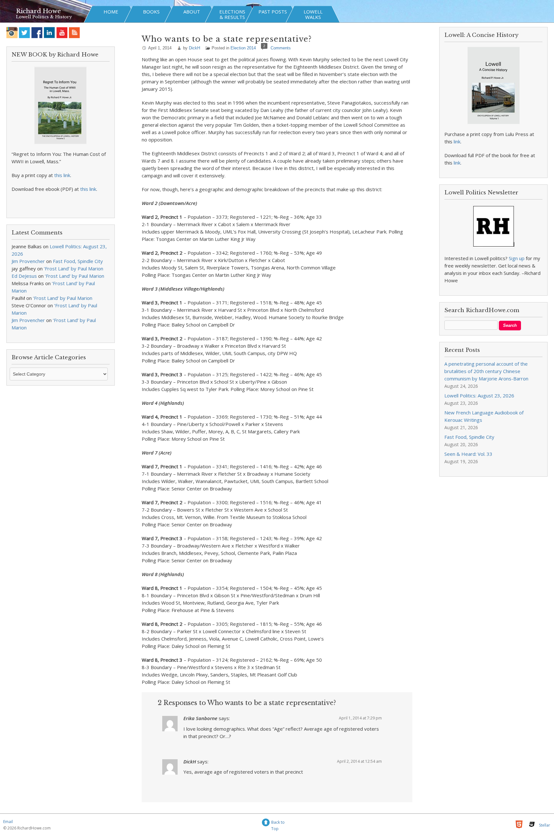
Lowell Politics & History (44, 16)
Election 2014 (243, 48)
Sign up (517, 258)
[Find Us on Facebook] (37, 32)
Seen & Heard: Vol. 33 (468, 454)
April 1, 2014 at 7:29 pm (360, 718)
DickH (194, 48)
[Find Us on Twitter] (24, 32)
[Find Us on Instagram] (12, 32)
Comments (281, 48)
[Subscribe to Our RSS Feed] (74, 32)
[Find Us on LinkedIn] (49, 32)
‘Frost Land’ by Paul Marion (73, 268)
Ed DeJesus (24, 276)
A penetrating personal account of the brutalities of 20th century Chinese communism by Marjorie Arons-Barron (486, 371)
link (457, 141)
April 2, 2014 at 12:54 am (359, 761)
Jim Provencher (28, 261)
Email (8, 821)
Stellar (544, 825)
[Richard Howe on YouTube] (62, 32)
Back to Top (278, 823)
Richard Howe (38, 11)
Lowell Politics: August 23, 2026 (479, 395)
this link (62, 175)
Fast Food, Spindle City (78, 261)
